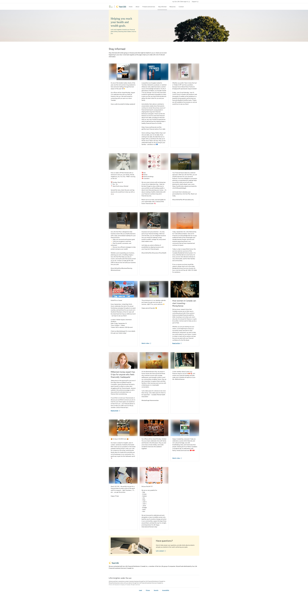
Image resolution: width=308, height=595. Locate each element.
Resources (172, 6)
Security (156, 590)
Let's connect (160, 551)
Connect (181, 6)
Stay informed (162, 6)
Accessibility (165, 590)
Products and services (148, 6)
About (137, 6)
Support (194, 1)
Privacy (148, 590)
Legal (140, 590)
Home (130, 6)
